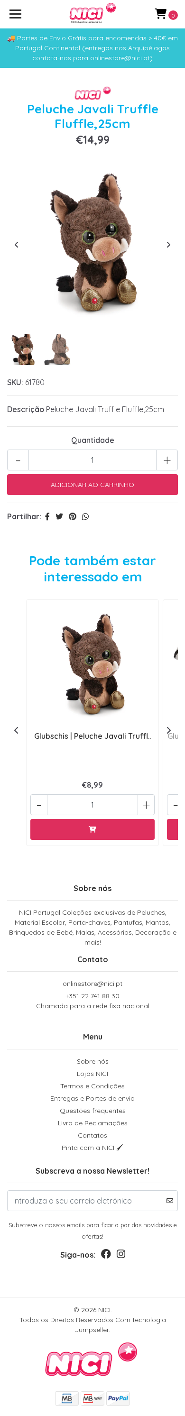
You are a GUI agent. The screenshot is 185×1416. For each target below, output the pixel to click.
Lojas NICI (92, 1073)
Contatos (92, 1135)
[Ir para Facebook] (106, 1256)
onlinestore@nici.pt (92, 983)
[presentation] (16, 244)
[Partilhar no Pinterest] (72, 516)
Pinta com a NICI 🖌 (92, 1147)
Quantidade (92, 440)
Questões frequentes (93, 1110)
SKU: (15, 382)
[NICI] (92, 14)
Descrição (25, 409)
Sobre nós (93, 1061)
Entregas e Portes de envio (92, 1098)
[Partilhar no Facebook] (47, 516)
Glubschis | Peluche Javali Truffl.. (92, 736)
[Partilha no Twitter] (59, 516)
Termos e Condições (92, 1086)
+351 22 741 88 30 (92, 1001)
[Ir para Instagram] (121, 1256)
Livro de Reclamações (93, 1123)
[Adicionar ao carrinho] (92, 829)
